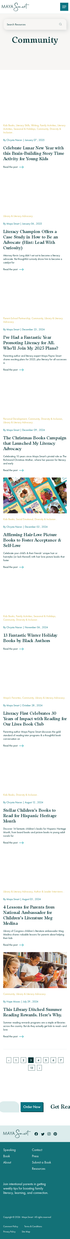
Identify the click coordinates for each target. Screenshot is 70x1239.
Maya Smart (12, 223)
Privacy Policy (9, 1231)
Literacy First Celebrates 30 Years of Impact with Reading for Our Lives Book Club (35, 719)
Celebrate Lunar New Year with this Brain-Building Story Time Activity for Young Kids (33, 153)
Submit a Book (41, 1162)
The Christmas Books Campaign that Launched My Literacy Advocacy (35, 443)
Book (6, 1156)
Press (35, 1156)
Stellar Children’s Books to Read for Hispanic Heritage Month (30, 816)
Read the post (10, 167)
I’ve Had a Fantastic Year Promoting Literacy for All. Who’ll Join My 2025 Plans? (30, 343)
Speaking (9, 1150)
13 (31, 1068)
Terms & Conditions (33, 1226)
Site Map (26, 1231)
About (7, 1162)
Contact (37, 1150)
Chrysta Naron (14, 140)
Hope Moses (13, 1001)
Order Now (19, 1106)
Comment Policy (10, 1226)
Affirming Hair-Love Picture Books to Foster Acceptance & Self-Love (32, 540)
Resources (38, 1168)
